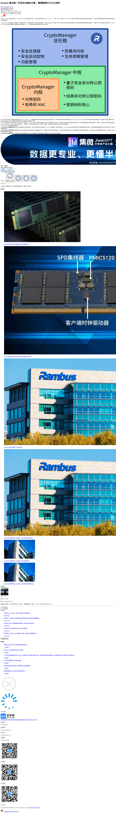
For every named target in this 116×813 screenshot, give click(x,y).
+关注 (2, 586)
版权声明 (7, 719)
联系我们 (17, 719)
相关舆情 (3, 8)
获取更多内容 (4, 638)
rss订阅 (35, 719)
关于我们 (26, 719)
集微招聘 (12, 719)
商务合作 (31, 719)
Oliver (5, 6)
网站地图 (21, 719)
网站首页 (3, 719)
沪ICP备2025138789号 (34, 807)
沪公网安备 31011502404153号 (11, 811)
